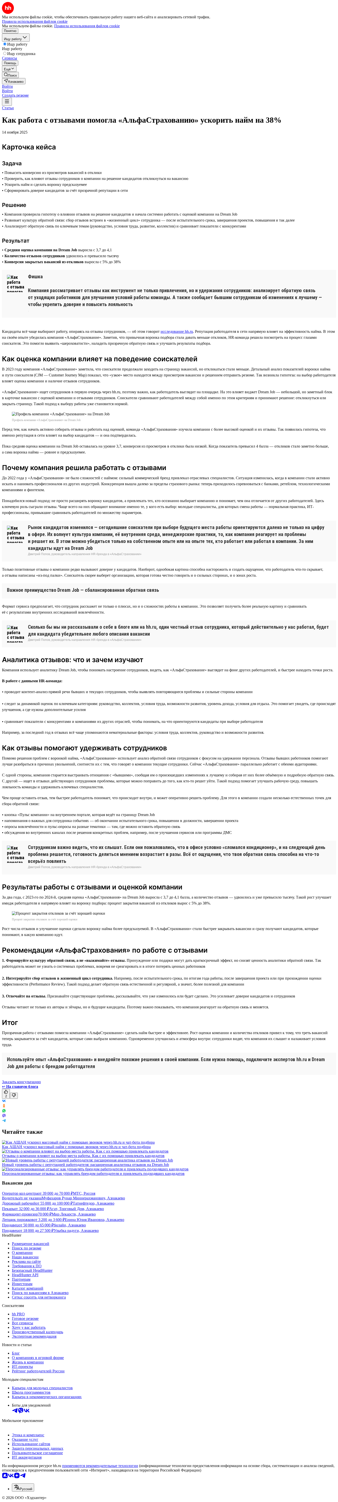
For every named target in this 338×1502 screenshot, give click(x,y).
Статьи (8, 108)
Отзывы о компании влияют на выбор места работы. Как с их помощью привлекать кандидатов (83, 1156)
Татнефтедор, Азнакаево (93, 1203)
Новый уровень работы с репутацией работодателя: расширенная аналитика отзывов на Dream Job (85, 1164)
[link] (10, 75)
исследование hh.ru (177, 331)
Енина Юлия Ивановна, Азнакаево (94, 1220)
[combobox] (23, 1487)
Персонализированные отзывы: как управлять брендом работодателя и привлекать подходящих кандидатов (93, 1173)
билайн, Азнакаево (70, 1225)
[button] (7, 86)
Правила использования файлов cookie (87, 26)
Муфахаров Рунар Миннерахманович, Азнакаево (83, 1198)
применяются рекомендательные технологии (100, 1466)
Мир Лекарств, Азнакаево (74, 1214)
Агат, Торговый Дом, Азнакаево (76, 1209)
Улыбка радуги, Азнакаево (76, 1230)
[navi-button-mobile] (7, 102)
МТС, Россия (84, 1193)
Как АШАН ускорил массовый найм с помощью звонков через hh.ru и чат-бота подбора (76, 1147)
